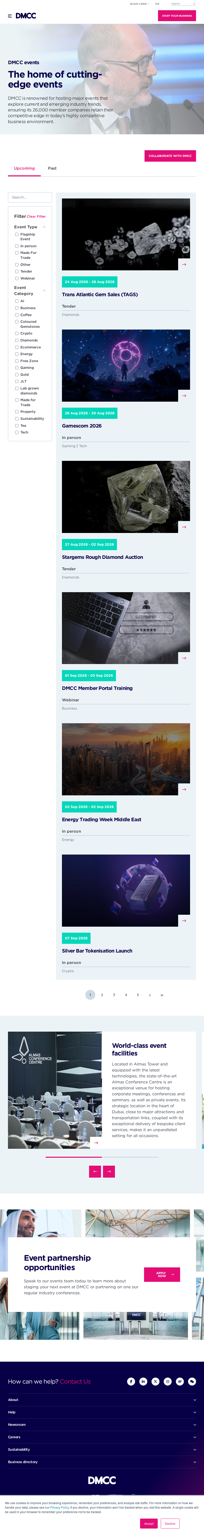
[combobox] (183, 4)
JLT (23, 381)
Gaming (27, 368)
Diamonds (29, 340)
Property (28, 412)
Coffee (26, 315)
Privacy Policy (59, 1507)
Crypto (26, 333)
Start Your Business (177, 15)
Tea (23, 426)
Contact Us (75, 1381)
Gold (24, 375)
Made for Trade (28, 402)
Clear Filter (36, 216)
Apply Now (161, 1274)
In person (28, 246)
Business (28, 308)
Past (52, 168)
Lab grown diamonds (29, 390)
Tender (26, 271)
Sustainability (32, 419)
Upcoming (24, 168)
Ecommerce (30, 347)
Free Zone (29, 361)
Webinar (27, 278)
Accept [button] (148, 1523)
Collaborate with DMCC (170, 156)
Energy (26, 354)
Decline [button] (170, 1523)
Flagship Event (27, 236)
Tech (24, 432)
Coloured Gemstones (30, 324)
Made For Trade (28, 255)
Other (25, 265)
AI (22, 301)
